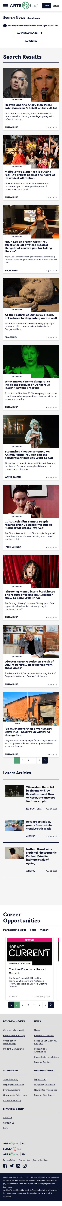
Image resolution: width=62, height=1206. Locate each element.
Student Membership (13, 1048)
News (37, 1030)
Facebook (5, 1166)
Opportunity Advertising (15, 1095)
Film (33, 930)
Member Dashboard (44, 1095)
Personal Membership (14, 1035)
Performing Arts (14, 930)
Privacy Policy (9, 1160)
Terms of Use (24, 1160)
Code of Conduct (40, 1160)
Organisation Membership (9, 1042)
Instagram (25, 1166)
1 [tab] (16, 1004)
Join (47, 5)
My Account (40, 1079)
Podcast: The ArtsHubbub (40, 1050)
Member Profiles (42, 1062)
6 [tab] (45, 1004)
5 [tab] (39, 1004)
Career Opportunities (21, 917)
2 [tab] (22, 1004)
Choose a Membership (14, 1030)
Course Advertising (12, 1100)
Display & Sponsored (13, 1084)
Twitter (12, 1165)
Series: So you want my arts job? (45, 1042)
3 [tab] (28, 1004)
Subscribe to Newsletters (46, 1056)
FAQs (5, 1128)
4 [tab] (33, 1004)
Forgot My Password (44, 1084)
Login (56, 5)
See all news (34, 18)
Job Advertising (10, 1079)
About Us (7, 1117)
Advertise (31, 40)
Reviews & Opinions (44, 1035)
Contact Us (8, 1122)
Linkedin (18, 1166)
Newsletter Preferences (45, 1089)
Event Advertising (11, 1089)
